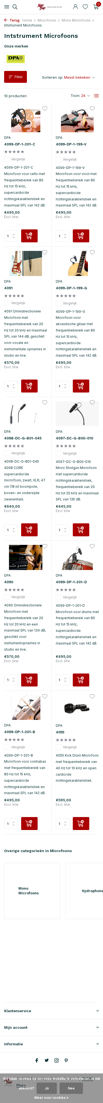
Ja (47, 1088)
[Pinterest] (66, 1061)
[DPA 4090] (25, 557)
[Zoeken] (14, 7)
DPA (7, 138)
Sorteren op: (52, 77)
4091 (8, 288)
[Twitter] (46, 1061)
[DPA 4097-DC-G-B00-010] (77, 413)
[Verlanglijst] (85, 7)
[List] (96, 95)
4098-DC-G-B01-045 (22, 438)
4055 (60, 732)
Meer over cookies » (51, 1098)
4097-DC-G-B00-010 (74, 438)
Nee (71, 1088)
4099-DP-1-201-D (71, 582)
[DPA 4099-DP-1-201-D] (77, 557)
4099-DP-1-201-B (19, 732)
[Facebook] (37, 1061)
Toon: (75, 95)
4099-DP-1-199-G (71, 288)
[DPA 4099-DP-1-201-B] (25, 707)
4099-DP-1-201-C (19, 144)
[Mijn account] (75, 7)
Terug (14, 20)
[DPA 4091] (25, 263)
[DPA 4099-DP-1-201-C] (25, 119)
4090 (8, 582)
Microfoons (47, 20)
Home (27, 20)
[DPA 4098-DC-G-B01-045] (25, 413)
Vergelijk (18, 159)
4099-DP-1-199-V (71, 144)
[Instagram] (56, 1061)
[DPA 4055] (77, 707)
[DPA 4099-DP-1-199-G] (77, 263)
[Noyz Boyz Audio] (52, 7)
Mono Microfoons (76, 20)
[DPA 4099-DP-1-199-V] (77, 119)
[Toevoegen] (29, 235)
